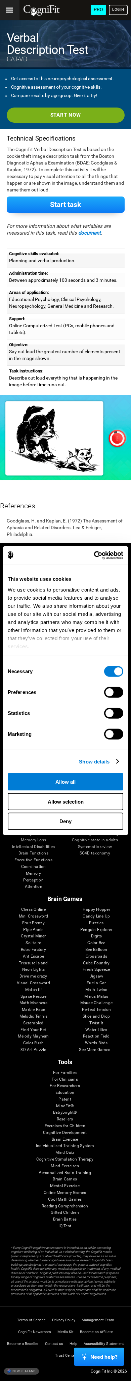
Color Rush (33, 1043)
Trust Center (65, 1355)
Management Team (98, 1320)
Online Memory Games (65, 1193)
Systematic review (95, 847)
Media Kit (65, 1332)
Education (65, 1092)
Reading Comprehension (65, 1206)
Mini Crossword (33, 916)
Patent (64, 1099)
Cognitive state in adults (95, 840)
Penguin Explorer (96, 930)
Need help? (104, 1357)
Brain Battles (65, 1219)
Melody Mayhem (33, 1036)
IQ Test (64, 1226)
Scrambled (33, 1023)
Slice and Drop (96, 1016)
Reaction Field (96, 1036)
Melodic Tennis (33, 1016)
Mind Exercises (65, 1166)
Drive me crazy (33, 976)
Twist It (96, 1023)
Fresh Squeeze (96, 969)
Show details (94, 761)
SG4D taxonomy (95, 853)
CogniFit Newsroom (34, 1332)
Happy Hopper (96, 909)
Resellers (65, 1119)
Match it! (33, 990)
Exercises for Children (65, 1126)
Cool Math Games (65, 1199)
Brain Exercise (65, 1139)
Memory (33, 873)
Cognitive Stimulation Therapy (65, 1159)
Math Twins (96, 990)
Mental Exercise (65, 1186)
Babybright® (65, 1112)
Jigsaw (96, 976)
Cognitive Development (65, 1133)
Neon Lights (33, 969)
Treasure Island (33, 963)
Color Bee (96, 943)
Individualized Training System (65, 1146)
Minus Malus (96, 996)
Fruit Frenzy (33, 923)
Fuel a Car (96, 983)
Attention (33, 886)
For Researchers (65, 1086)
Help (73, 1344)
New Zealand (24, 1371)
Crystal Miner (33, 936)
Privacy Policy (63, 1320)
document (89, 233)
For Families (65, 1073)
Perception (33, 880)
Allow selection (66, 801)
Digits (96, 936)
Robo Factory (33, 950)
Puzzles (96, 923)
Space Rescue (33, 996)
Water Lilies (96, 1030)
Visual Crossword (33, 983)
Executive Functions (33, 860)
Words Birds (96, 1043)
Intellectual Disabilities (33, 847)
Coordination (33, 867)
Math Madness (33, 1003)
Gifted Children (65, 1212)
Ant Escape (33, 956)
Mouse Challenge (96, 1003)
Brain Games (65, 1179)
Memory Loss (33, 840)
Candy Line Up (96, 916)
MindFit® (65, 1106)
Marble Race (33, 1010)
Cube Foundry (96, 963)
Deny (65, 821)
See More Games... (96, 1050)
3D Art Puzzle (33, 1050)
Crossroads (96, 956)
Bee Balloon (96, 950)
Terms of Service (31, 1320)
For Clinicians (65, 1079)
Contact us (54, 1344)
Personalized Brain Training (65, 1173)
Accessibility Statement (104, 1344)
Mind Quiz (64, 1152)
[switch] (113, 692)
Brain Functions (33, 853)
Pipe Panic (33, 930)
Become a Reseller (23, 1344)
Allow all (65, 782)
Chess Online (33, 909)
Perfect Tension (96, 1010)
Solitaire (33, 943)
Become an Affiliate (96, 1332)
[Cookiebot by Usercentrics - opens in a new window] (94, 555)
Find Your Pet (33, 1030)
